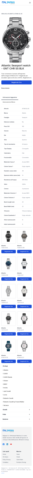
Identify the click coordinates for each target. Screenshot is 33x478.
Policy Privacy (7, 459)
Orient (18, 457)
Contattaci (5, 462)
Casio (18, 454)
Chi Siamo (5, 457)
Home (4, 454)
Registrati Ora (16, 82)
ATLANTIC (11, 13)
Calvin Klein (19, 459)
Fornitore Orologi (21, 462)
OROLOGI (4, 13)
